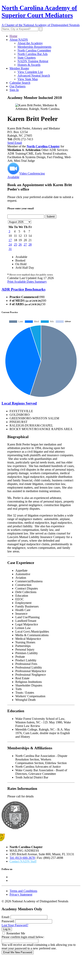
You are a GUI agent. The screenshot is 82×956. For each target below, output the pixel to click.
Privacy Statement (21, 894)
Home (13, 36)
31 (10, 249)
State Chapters (27, 57)
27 (25, 244)
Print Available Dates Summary (27, 281)
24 (10, 244)
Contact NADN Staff (23, 861)
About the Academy (30, 43)
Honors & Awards (29, 64)
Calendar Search (20, 82)
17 (10, 240)
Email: (6, 917)
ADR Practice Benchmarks (23, 289)
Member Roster (19, 68)
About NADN (19, 39)
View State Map (28, 79)
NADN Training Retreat (33, 61)
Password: (8, 921)
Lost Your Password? (15, 925)
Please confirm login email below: (23, 937)
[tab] (41, 289)
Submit (51, 216)
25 (15, 244)
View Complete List (30, 72)
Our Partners (17, 86)
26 (20, 244)
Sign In (14, 90)
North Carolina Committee (34, 50)
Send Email (14, 142)
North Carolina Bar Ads (33, 54)
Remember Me (15, 933)
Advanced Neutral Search (34, 75)
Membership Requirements (34, 46)
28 (30, 244)
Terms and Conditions (23, 891)
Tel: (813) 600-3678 (22, 857)
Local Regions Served (19, 403)
